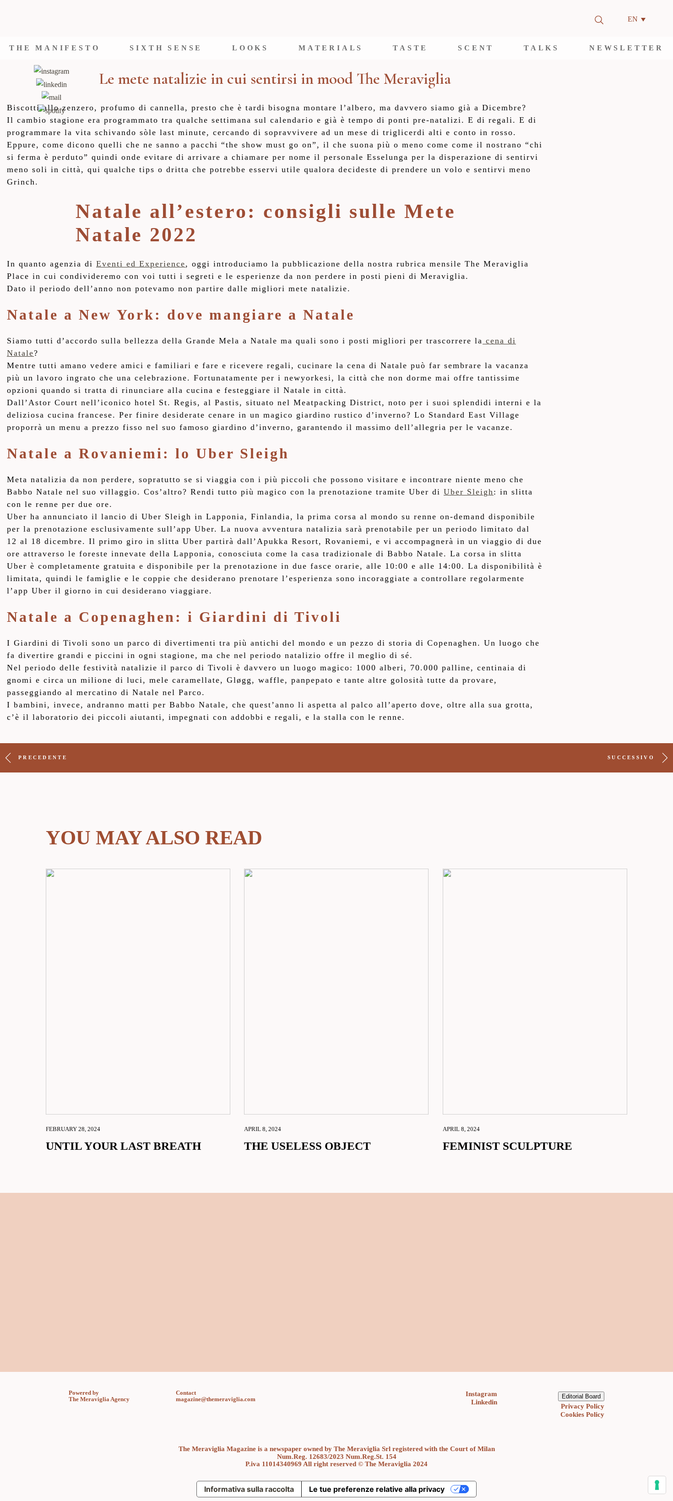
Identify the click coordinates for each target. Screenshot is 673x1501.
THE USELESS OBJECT (307, 1147)
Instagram (481, 1394)
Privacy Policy (582, 1406)
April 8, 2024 (262, 1129)
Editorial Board (581, 1396)
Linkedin (484, 1402)
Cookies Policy (582, 1414)
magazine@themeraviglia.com (215, 1399)
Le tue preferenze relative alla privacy (377, 1489)
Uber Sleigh (469, 491)
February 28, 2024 (73, 1129)
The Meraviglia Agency (99, 1399)
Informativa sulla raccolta (249, 1489)
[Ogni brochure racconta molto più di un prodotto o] (291, 1323)
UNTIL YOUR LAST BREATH (123, 1147)
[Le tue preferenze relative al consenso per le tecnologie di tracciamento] (657, 1485)
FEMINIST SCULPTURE (507, 1147)
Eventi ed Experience (140, 263)
